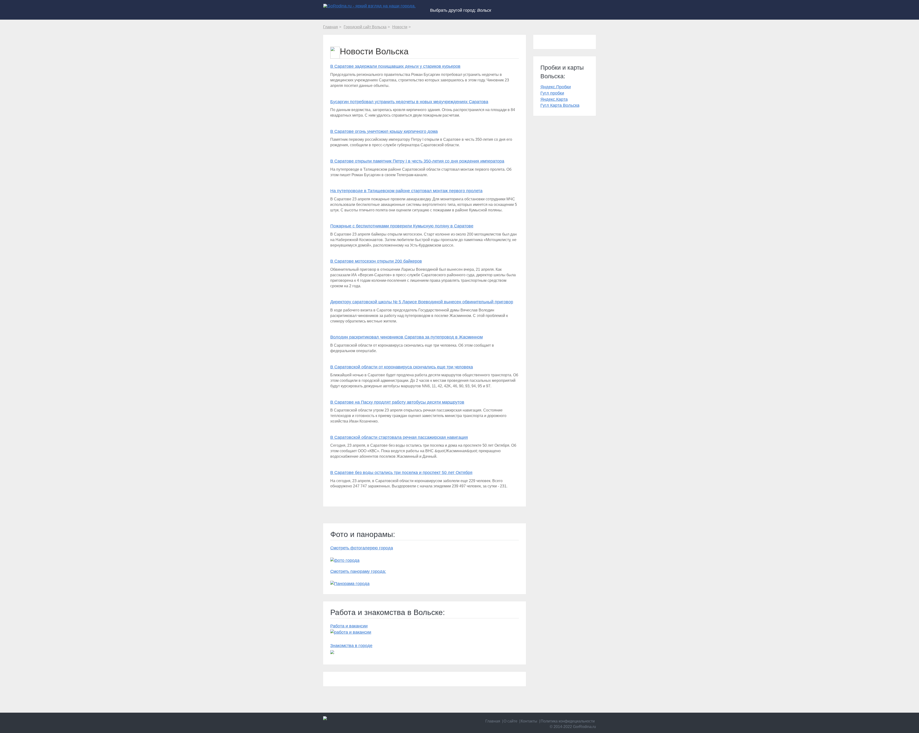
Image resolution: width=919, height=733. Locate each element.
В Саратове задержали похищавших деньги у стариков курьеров (395, 66)
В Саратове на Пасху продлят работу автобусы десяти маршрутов (397, 402)
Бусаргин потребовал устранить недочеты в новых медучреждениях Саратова (409, 101)
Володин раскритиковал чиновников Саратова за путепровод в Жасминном (406, 337)
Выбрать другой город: (460, 10)
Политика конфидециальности (568, 721)
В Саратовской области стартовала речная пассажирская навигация (399, 437)
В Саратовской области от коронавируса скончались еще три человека (401, 367)
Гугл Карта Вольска (559, 105)
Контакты (529, 721)
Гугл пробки (552, 93)
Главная (492, 721)
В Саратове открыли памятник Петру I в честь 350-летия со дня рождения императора (417, 161)
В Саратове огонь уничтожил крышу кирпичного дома (384, 131)
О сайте (510, 721)
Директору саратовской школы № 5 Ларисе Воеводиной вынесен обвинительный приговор (421, 301)
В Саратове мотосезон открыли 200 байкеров (376, 261)
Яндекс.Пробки (555, 87)
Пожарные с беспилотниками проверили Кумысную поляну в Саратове (401, 226)
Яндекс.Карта (554, 99)
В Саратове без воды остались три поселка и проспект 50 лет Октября (401, 472)
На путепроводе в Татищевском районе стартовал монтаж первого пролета (406, 190)
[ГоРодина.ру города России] (354, 718)
